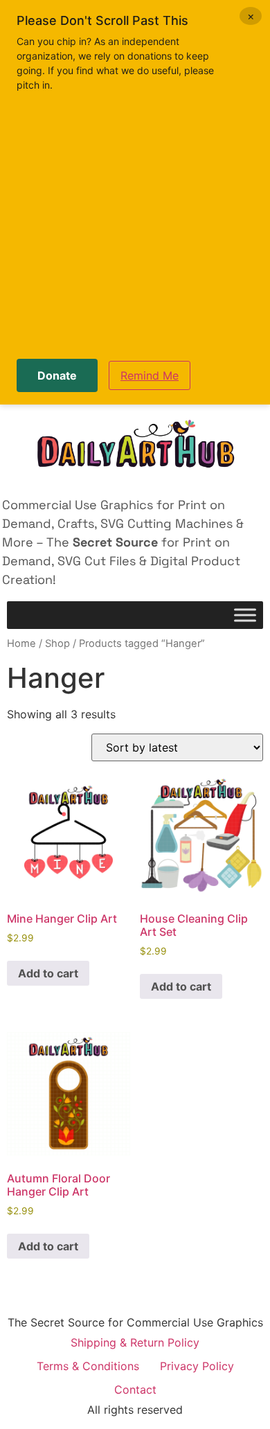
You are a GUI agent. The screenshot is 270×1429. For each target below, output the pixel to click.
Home (21, 643)
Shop (57, 643)
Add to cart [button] (48, 973)
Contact (135, 1389)
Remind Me (149, 375)
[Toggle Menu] (245, 615)
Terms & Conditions (88, 1366)
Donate (57, 375)
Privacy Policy (197, 1366)
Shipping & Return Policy (135, 1342)
